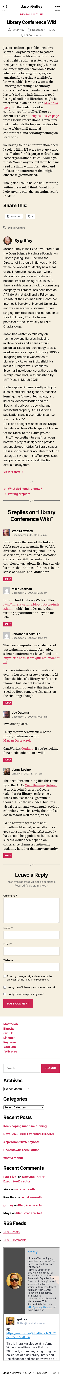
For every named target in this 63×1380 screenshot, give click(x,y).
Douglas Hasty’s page (44, 116)
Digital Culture (31, 14)
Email (7, 944)
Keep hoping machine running (25, 1126)
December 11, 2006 (43, 29)
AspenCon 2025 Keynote (21, 1142)
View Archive (13, 472)
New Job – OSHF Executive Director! (29, 1134)
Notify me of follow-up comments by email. (32, 987)
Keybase (9, 1042)
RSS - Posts (11, 1232)
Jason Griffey (31, 6)
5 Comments (33, 35)
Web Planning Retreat (41, 785)
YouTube (9, 1047)
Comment (10, 895)
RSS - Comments (15, 1240)
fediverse (10, 1051)
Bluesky (9, 1028)
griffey (20, 29)
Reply (8, 579)
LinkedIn (9, 1037)
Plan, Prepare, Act (31, 1205)
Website (8, 960)
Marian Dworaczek (17, 741)
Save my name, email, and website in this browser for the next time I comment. (29, 978)
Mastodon (10, 1024)
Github (8, 1033)
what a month (13, 1158)
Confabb (27, 749)
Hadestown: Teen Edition (21, 1150)
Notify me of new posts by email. (26, 994)
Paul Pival (10, 1177)
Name (8, 928)
